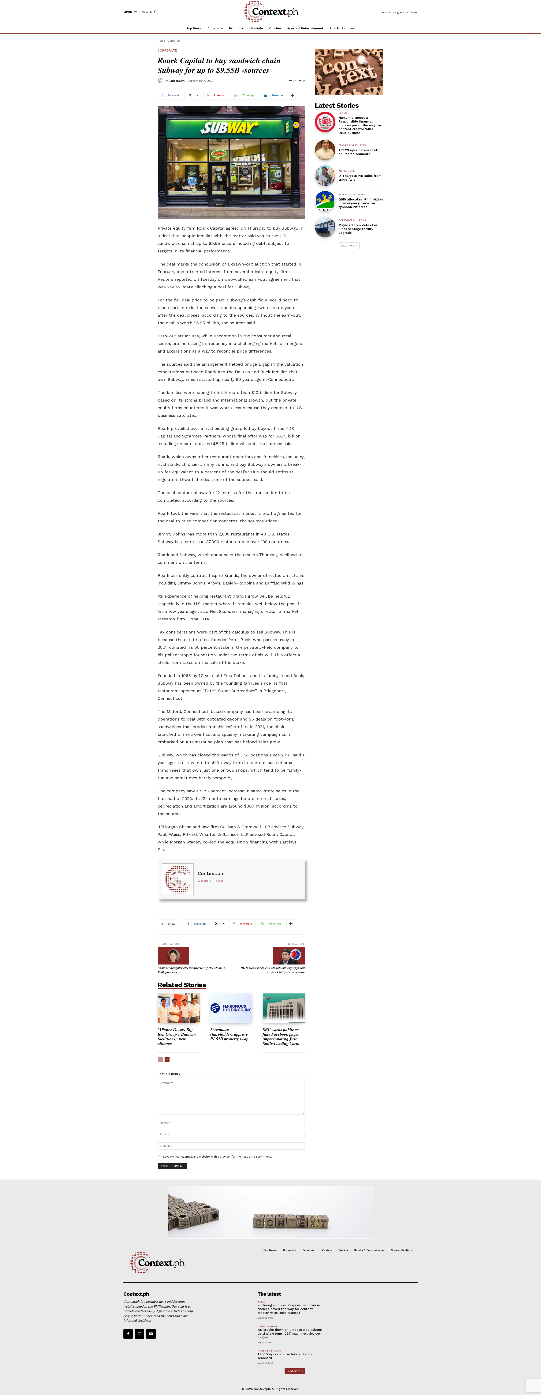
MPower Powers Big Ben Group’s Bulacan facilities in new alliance (177, 1036)
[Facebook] (128, 1334)
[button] (150, 12)
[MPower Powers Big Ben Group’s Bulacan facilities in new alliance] (179, 1008)
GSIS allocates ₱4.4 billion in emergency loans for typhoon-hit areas (361, 203)
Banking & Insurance (352, 194)
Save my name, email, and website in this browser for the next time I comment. (217, 1156)
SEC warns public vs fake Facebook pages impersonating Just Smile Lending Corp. (281, 1036)
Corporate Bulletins (352, 220)
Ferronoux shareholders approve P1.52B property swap (230, 1034)
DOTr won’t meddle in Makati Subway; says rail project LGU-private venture (273, 970)
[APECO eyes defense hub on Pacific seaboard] (325, 150)
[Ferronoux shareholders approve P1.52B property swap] (231, 1008)
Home (161, 40)
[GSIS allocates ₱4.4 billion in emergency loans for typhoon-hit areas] (325, 201)
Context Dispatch (267, 1326)
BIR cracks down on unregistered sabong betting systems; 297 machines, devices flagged (289, 1333)
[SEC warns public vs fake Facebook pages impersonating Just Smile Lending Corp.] (284, 1008)
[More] (292, 95)
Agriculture (347, 171)
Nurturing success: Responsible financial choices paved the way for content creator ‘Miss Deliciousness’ (360, 125)
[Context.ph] (161, 80)
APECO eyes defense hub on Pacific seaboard (358, 152)
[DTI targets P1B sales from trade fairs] (325, 175)
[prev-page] (160, 1059)
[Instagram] (139, 1334)
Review (343, 113)
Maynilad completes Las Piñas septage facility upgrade (358, 229)
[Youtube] (151, 1334)
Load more (347, 245)
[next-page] (167, 1059)
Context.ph (176, 80)
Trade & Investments (352, 145)
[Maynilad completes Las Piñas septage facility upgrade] (325, 227)
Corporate (174, 40)
